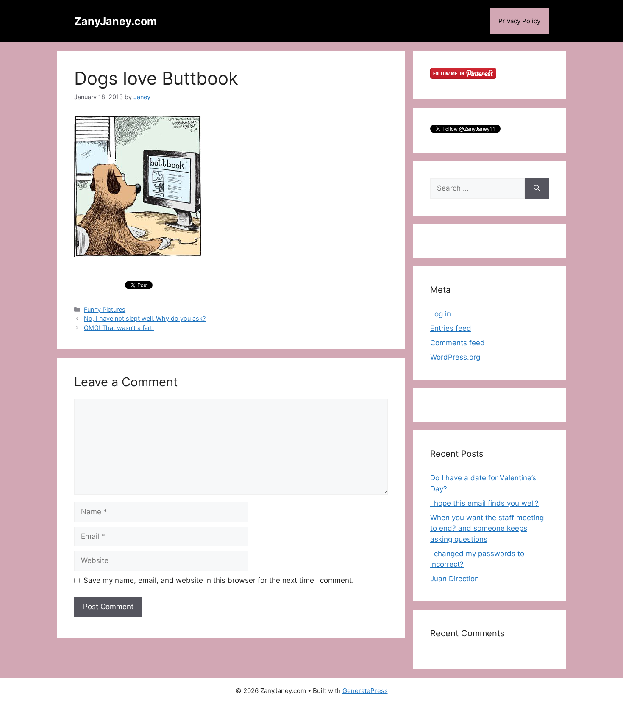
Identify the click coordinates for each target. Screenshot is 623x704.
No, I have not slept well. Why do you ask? (145, 318)
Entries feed (450, 328)
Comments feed (457, 342)
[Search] (537, 188)
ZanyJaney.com (115, 21)
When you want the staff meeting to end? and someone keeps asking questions (487, 528)
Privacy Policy (519, 21)
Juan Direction (454, 578)
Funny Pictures (104, 309)
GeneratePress (365, 691)
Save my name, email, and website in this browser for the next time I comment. (218, 580)
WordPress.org (455, 357)
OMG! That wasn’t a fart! (119, 327)
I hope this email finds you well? (484, 503)
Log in (440, 314)
